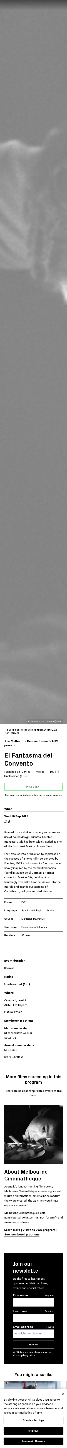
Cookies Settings (33, 1420)
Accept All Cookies (33, 1441)
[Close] (63, 1394)
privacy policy (28, 1355)
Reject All (33, 1431)
